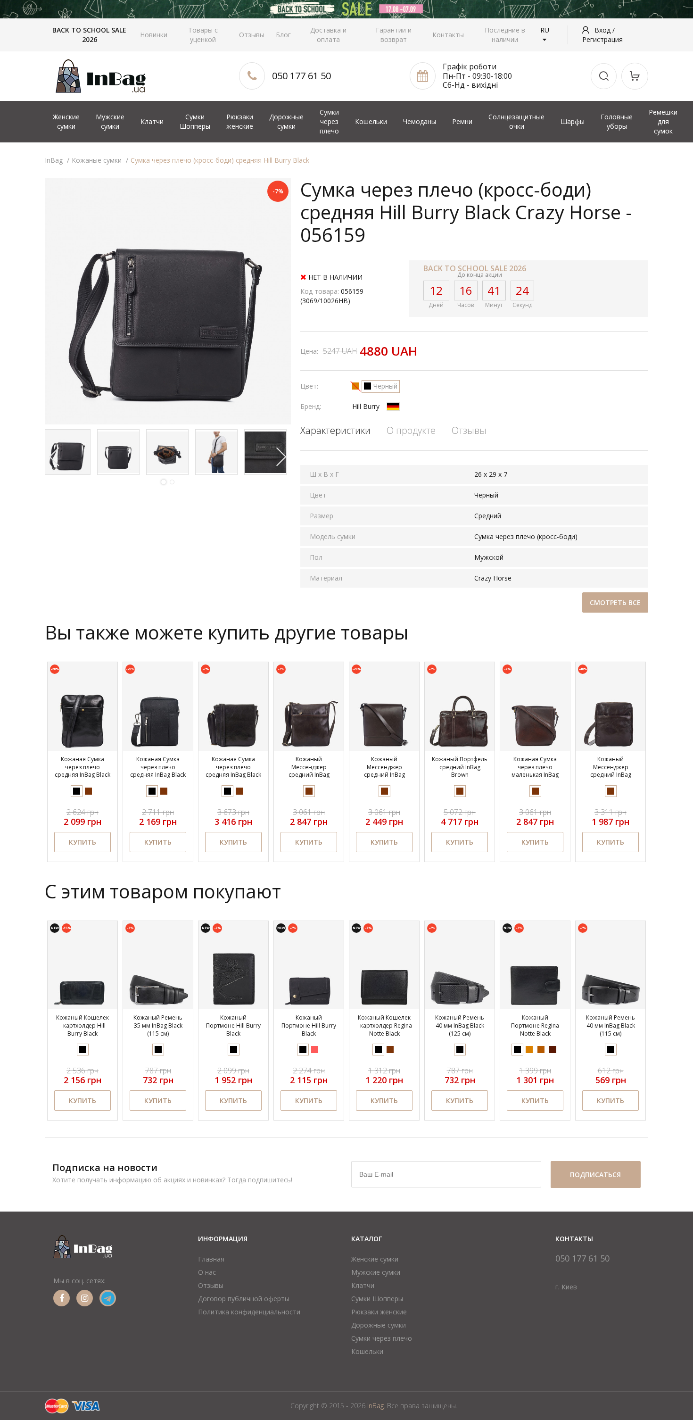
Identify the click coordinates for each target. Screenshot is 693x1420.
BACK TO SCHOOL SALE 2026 (89, 34)
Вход (603, 29)
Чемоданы (419, 121)
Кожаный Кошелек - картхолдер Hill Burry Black (82, 1025)
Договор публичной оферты (243, 1298)
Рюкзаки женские (239, 121)
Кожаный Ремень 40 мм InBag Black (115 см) (610, 1025)
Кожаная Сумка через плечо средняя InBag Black (82, 767)
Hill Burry (366, 406)
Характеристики (335, 430)
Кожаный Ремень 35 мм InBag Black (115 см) (157, 1025)
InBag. (376, 1405)
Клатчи (152, 121)
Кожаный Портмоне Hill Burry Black (233, 1025)
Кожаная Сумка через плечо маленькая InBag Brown (535, 771)
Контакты (448, 34)
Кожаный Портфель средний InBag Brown (459, 767)
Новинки (153, 34)
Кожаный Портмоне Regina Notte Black (535, 1025)
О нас (207, 1272)
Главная (211, 1258)
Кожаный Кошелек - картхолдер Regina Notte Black (384, 1025)
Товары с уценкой (203, 34)
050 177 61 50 (301, 75)
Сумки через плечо (329, 121)
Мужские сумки (110, 121)
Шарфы (573, 121)
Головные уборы (617, 121)
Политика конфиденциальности (249, 1311)
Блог (283, 34)
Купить (82, 842)
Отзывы (251, 34)
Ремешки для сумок (663, 121)
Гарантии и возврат (394, 34)
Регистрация (602, 39)
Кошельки (371, 121)
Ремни (462, 121)
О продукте (411, 430)
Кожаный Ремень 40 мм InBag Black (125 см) (459, 1025)
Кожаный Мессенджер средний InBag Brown (309, 771)
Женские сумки (66, 121)
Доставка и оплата (328, 34)
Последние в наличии (505, 34)
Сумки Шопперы (195, 121)
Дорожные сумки (286, 121)
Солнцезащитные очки (516, 121)
